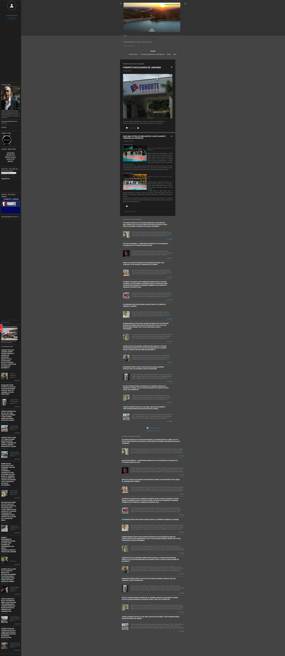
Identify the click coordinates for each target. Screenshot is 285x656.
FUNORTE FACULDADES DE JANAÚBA (142, 67)
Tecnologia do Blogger (154, 428)
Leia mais (169, 239)
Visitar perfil (12, 18)
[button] (171, 67)
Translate (12, 174)
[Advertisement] (181, 81)
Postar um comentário (130, 211)
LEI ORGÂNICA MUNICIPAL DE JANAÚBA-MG (152, 54)
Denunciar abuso (5, 322)
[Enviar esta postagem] (138, 128)
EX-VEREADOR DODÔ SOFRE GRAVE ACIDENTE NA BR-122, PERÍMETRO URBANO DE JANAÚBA (150, 519)
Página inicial (133, 54)
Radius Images (156, 430)
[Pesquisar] (185, 4)
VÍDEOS (169, 54)
